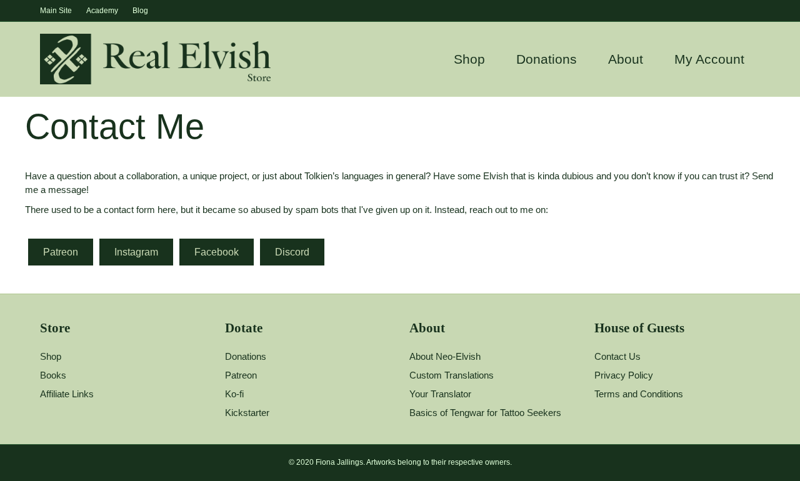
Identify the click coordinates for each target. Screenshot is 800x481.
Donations (546, 59)
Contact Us (617, 356)
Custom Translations (451, 375)
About (625, 59)
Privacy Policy (623, 375)
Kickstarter (247, 412)
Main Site (56, 10)
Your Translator (440, 394)
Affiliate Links (67, 394)
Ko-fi (234, 394)
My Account (709, 59)
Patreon (241, 375)
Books (53, 375)
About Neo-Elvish (445, 356)
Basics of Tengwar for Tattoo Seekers (485, 412)
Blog (140, 10)
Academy (102, 10)
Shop (469, 59)
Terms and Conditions (638, 394)
